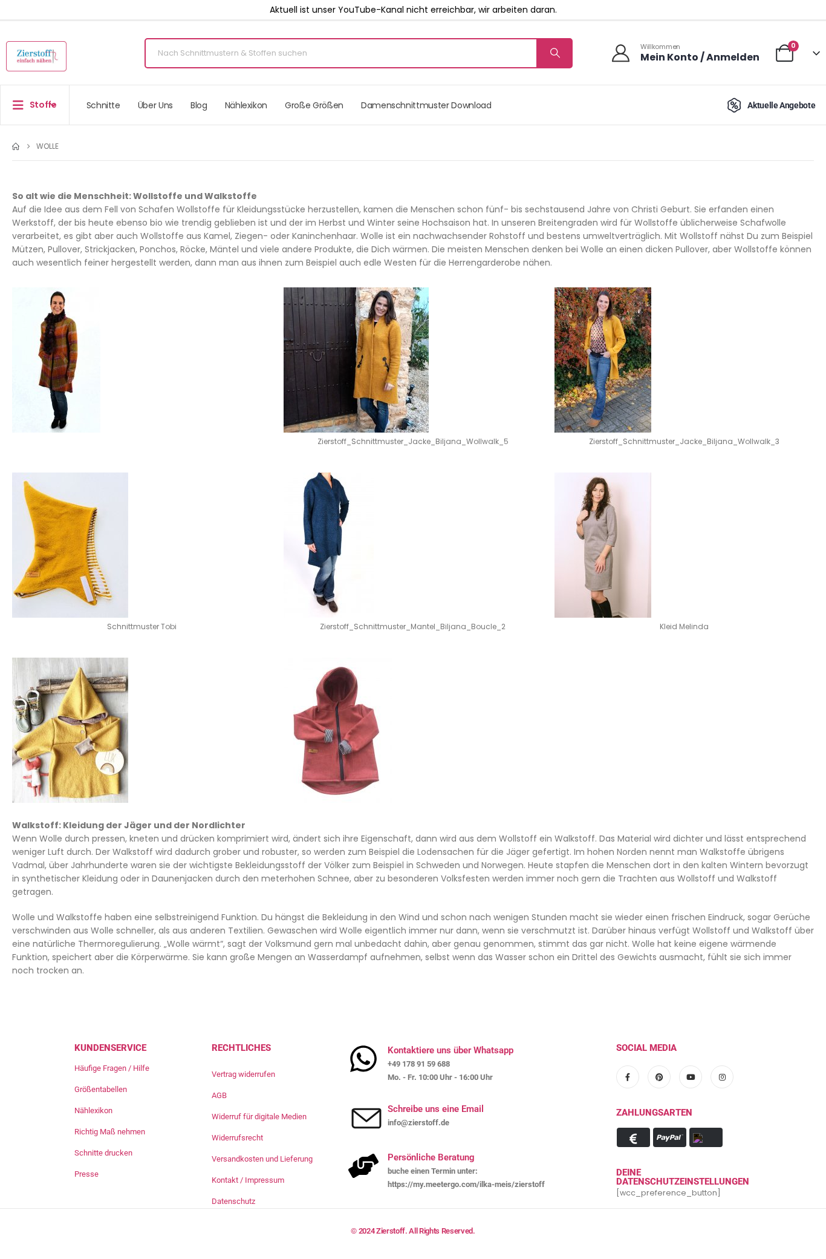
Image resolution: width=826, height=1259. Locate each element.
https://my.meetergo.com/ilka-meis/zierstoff (466, 1184)
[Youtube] (690, 1076)
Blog (198, 105)
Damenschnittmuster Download (426, 105)
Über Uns (155, 105)
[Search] (553, 53)
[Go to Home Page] (15, 146)
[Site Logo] (36, 56)
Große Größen (314, 105)
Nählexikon (246, 105)
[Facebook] (627, 1076)
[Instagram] (722, 1076)
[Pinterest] (659, 1076)
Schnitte (103, 105)
